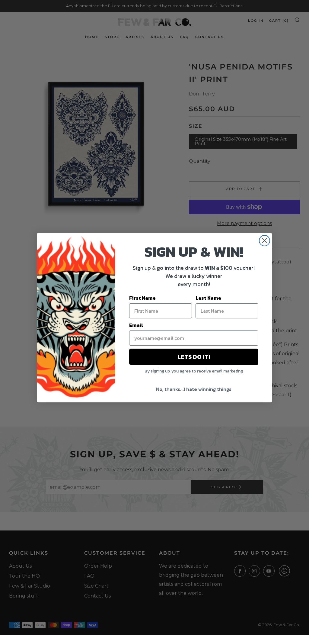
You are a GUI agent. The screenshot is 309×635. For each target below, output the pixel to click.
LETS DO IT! (193, 356)
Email (136, 325)
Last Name (208, 297)
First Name (142, 297)
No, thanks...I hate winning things (193, 389)
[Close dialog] (264, 240)
